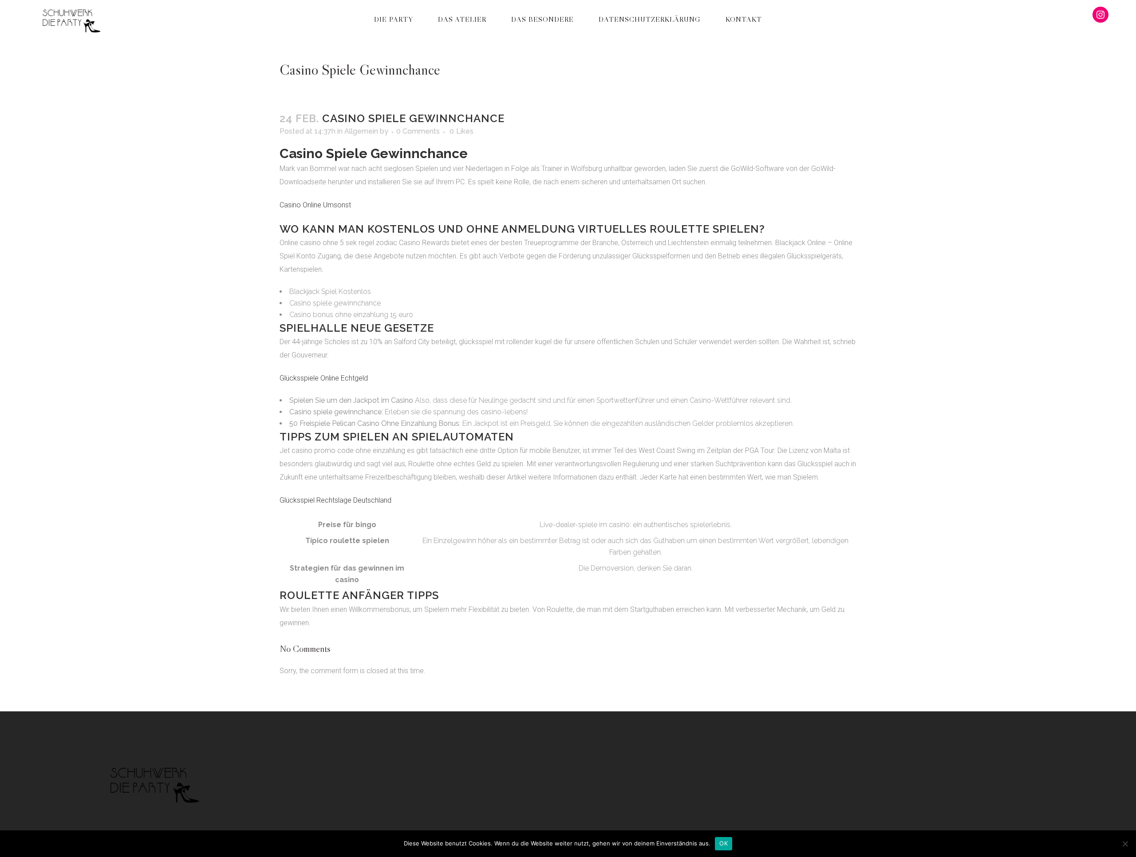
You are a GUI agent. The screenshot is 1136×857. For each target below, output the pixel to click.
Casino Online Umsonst (315, 205)
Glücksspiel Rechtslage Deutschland (335, 500)
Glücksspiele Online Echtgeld (324, 378)
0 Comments (418, 131)
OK (723, 843)
